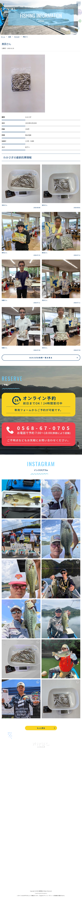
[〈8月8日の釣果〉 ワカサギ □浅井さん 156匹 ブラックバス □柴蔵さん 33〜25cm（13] (21, 658)
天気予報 (5, 873)
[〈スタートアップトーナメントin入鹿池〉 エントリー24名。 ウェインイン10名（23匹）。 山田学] (21, 698)
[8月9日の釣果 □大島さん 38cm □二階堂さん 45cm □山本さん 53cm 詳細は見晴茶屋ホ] (61, 618)
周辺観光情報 (6, 868)
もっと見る (41, 728)
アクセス (5, 842)
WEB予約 (5, 859)
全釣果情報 (5, 812)
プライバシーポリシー (9, 878)
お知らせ (5, 852)
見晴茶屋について (8, 833)
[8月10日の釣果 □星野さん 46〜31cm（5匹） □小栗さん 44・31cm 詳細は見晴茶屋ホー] (21, 618)
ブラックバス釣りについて (11, 792)
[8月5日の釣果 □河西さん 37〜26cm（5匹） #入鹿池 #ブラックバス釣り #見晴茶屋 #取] (61, 658)
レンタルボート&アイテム (10, 817)
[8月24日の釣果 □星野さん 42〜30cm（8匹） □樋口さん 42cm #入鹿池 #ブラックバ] (61, 498)
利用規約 (56, 895)
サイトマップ (6, 883)
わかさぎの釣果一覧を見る (41, 357)
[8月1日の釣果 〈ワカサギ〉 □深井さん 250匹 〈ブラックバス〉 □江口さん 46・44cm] (61, 698)
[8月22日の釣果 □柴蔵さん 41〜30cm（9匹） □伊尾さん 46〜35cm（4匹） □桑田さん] (61, 538)
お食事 (4, 823)
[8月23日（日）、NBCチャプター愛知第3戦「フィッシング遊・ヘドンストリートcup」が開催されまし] (21, 538)
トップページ (6, 783)
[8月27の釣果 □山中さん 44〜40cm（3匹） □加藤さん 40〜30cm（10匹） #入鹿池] (21, 498)
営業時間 (7, 838)
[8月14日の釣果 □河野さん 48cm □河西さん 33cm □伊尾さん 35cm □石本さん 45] (61, 578)
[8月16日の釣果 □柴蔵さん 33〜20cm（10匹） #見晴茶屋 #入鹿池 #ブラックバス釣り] (21, 578)
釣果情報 (7, 797)
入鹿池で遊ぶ (6, 788)
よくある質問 (6, 828)
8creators (44, 893)
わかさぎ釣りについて (9, 802)
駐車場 (4, 847)
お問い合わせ (6, 863)
